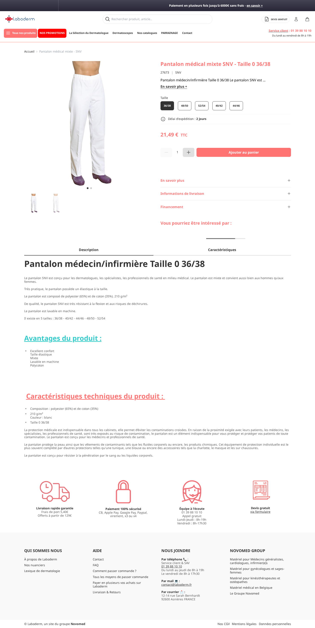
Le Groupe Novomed (244, 593)
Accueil (29, 51)
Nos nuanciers (34, 565)
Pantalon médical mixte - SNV (60, 51)
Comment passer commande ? (114, 571)
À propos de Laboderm (40, 559)
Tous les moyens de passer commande (120, 577)
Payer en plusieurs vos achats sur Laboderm (117, 584)
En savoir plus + (173, 87)
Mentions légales (244, 624)
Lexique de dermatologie (42, 571)
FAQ (96, 565)
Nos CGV (224, 624)
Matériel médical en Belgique (251, 588)
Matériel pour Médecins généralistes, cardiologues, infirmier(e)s (257, 561)
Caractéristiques (222, 249)
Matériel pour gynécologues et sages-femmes (257, 570)
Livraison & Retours (107, 592)
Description (89, 249)
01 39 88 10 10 (171, 566)
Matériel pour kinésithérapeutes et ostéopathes (255, 580)
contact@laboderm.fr (176, 585)
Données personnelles (275, 624)
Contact (98, 559)
